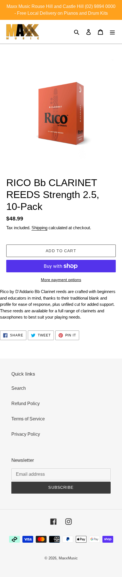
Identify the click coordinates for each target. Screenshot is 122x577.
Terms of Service (28, 418)
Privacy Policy (25, 434)
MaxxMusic (68, 558)
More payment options (61, 279)
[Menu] (112, 32)
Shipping (39, 227)
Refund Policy (25, 403)
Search (18, 388)
